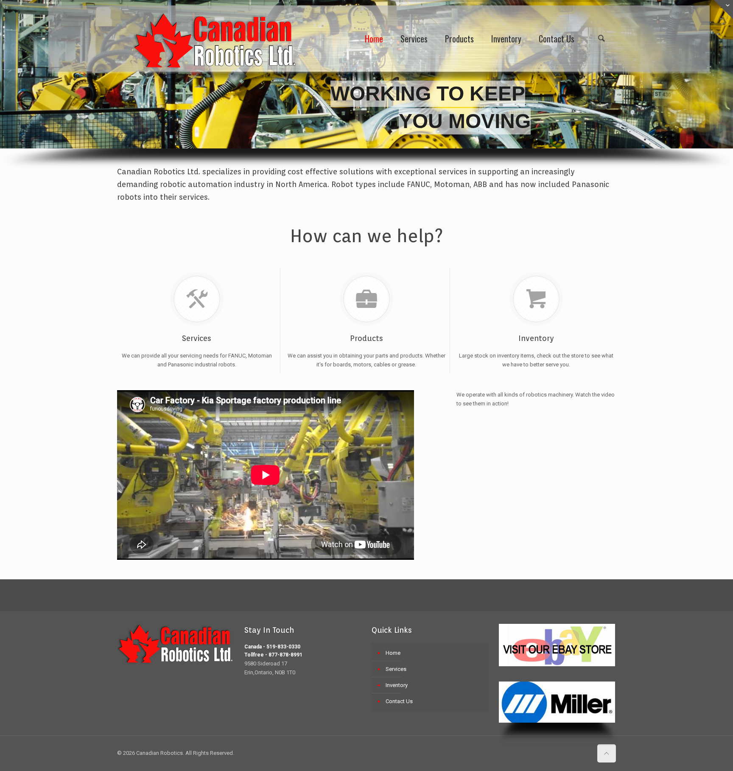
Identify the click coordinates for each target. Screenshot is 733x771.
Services (396, 669)
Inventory (397, 685)
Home (393, 653)
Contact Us (399, 701)
